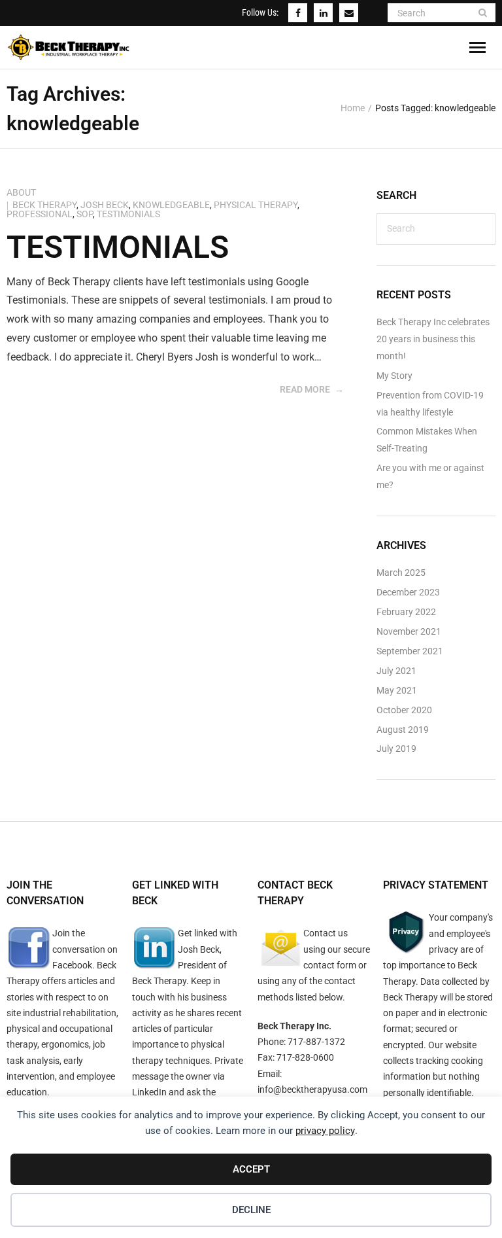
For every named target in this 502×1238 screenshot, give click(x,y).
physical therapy (255, 205)
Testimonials (118, 247)
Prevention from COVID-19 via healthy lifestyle (430, 404)
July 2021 (396, 671)
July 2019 (396, 748)
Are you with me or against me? (430, 477)
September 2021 (409, 651)
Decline (251, 1210)
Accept (251, 1169)
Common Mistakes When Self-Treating (426, 440)
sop (84, 214)
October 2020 (404, 710)
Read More (305, 389)
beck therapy (44, 205)
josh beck (104, 205)
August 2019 (402, 729)
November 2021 (408, 631)
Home (353, 108)
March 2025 (401, 572)
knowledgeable (171, 205)
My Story (394, 375)
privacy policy (325, 1131)
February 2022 (406, 612)
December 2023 (408, 592)
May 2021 (396, 690)
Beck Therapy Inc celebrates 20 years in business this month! (433, 339)
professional (40, 214)
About (21, 192)
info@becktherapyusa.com (312, 1089)
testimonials (128, 214)
